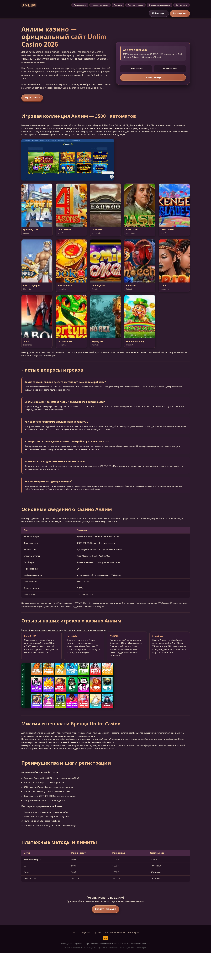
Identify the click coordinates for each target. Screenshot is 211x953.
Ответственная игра (115, 932)
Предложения (80, 5)
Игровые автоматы (100, 5)
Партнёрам (133, 932)
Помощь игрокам (135, 5)
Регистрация (179, 13)
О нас (74, 932)
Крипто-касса (181, 5)
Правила (98, 932)
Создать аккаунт (105, 909)
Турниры (118, 5)
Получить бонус (153, 77)
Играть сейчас (32, 97)
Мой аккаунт (159, 13)
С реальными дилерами (159, 5)
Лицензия (85, 932)
